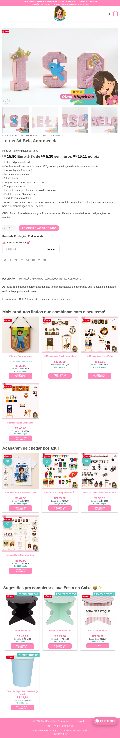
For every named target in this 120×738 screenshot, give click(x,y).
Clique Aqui (72, 4)
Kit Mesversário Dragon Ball (20, 423)
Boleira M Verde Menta (60, 630)
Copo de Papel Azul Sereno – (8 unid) (22, 692)
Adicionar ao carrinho (39, 228)
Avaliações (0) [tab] (53, 279)
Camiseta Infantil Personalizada (20, 492)
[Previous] (8, 66)
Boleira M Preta (22, 630)
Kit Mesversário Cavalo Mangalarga (60, 356)
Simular (51, 249)
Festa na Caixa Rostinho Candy (20, 555)
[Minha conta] (109, 13)
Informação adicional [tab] (30, 279)
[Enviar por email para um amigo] (22, 260)
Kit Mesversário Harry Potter (99, 356)
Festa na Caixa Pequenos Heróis (60, 492)
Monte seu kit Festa (24, 135)
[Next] (111, 66)
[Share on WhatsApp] (5, 260)
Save (7, 31)
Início (5, 135)
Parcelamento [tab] (72, 279)
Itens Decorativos (51, 135)
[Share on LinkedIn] (33, 260)
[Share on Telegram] (44, 260)
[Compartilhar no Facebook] (10, 260)
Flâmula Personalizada (20, 356)
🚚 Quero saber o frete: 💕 (16, 242)
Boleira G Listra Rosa (98, 630)
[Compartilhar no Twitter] (16, 260)
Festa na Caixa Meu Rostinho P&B (99, 492)
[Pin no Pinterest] (27, 260)
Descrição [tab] (8, 279)
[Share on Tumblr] (39, 260)
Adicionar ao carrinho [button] (21, 376)
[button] (4, 14)
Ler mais (98, 645)
